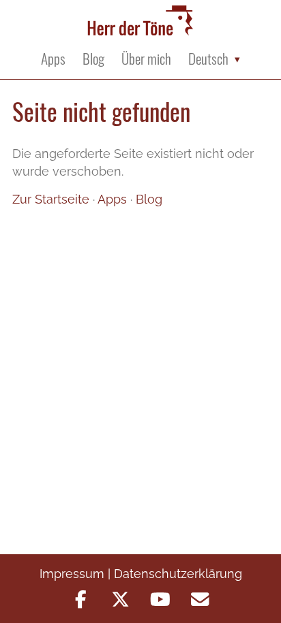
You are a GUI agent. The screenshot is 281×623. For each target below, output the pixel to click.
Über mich (146, 59)
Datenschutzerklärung (178, 573)
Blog (93, 59)
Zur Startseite (50, 199)
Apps (53, 59)
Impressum (72, 573)
